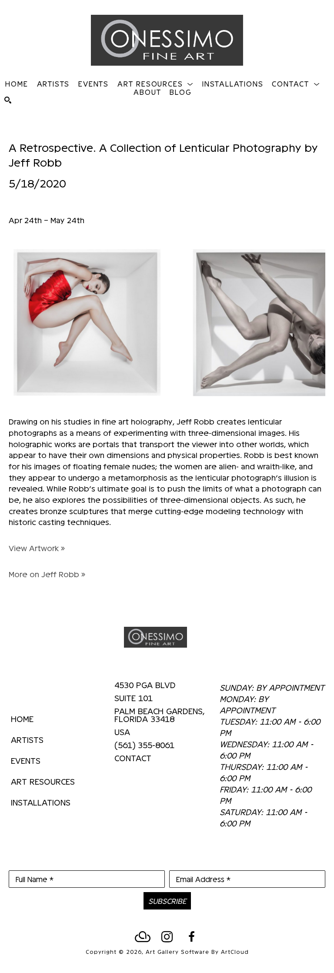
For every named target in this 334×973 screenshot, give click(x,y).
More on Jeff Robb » (47, 573)
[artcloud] (142, 937)
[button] (155, 83)
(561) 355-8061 (144, 745)
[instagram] (167, 937)
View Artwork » (37, 547)
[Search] (7, 100)
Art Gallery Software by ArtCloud (197, 951)
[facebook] (191, 937)
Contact (132, 758)
